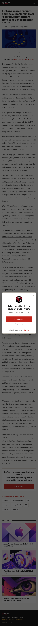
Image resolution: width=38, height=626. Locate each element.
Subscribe (19, 319)
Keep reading (19, 324)
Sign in (26, 330)
